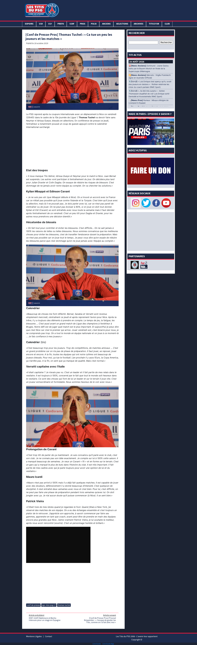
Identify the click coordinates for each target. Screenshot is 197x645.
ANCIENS (106, 24)
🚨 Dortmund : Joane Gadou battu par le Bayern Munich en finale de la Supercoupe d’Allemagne (149, 68)
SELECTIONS (122, 24)
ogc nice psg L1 (49, 605)
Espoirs (29, 24)
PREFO (60, 24)
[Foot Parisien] (143, 264)
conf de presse (33, 605)
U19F (72, 24)
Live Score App (108, 644)
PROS (82, 24)
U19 (41, 24)
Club (167, 24)
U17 (50, 24)
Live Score (97, 644)
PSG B (93, 24)
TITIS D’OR (154, 24)
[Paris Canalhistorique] (135, 264)
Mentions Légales (34, 636)
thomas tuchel (64, 605)
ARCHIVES (138, 24)
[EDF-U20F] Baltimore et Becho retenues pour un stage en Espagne (44, 619)
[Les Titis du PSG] (42, 10)
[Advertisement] (117, 10)
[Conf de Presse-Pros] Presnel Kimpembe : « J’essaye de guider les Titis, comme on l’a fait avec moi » (100, 620)
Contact (48, 636)
